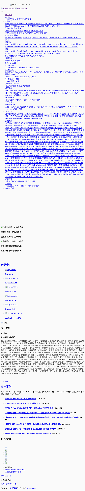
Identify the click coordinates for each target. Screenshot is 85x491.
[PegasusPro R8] (11, 278)
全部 (7, 19)
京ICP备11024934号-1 (9, 484)
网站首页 (8, 15)
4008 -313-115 (6, 476)
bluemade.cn (31, 488)
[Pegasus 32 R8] (11, 287)
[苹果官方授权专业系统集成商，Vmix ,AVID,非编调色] (42, 9)
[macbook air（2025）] (14, 313)
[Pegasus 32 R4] (11, 304)
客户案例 (6, 386)
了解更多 (4, 381)
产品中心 (6, 264)
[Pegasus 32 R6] (11, 296)
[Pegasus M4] (10, 270)
